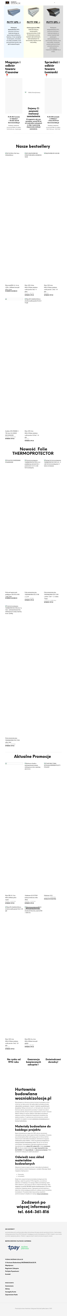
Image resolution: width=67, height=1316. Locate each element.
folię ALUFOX (41, 1148)
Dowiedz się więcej (11, 291)
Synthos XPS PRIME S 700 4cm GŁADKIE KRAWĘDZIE (11, 433)
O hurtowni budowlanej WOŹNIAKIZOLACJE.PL (20, 1262)
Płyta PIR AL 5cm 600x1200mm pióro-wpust (11, 897)
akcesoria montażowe (42, 1150)
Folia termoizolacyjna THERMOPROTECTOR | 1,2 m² (32, 594)
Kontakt (8, 1274)
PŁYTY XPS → (14, 22)
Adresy (7, 1289)
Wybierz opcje (29, 295)
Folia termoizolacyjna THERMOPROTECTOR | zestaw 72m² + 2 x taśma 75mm (51, 595)
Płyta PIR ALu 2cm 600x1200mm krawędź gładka (31, 1041)
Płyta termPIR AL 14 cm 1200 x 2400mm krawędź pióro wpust (12, 287)
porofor (55, 49)
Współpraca (9, 1265)
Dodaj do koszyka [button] (50, 899)
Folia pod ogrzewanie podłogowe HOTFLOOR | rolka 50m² (12, 594)
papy (36, 1148)
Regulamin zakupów (12, 1268)
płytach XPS (36, 1146)
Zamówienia (9, 1286)
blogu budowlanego (42, 1194)
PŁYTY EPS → (53, 22)
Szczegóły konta (10, 1292)
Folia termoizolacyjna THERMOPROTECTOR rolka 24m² (12, 740)
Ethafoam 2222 (48, 895)
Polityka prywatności (12, 1271)
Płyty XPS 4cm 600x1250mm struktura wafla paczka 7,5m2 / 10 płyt (51, 288)
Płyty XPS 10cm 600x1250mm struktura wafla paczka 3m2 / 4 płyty (31, 288)
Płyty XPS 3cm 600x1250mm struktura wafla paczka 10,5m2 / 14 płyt (32, 434)
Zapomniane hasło (11, 1294)
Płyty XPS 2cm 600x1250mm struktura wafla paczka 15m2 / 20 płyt (11, 1042)
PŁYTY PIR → (33, 22)
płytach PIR (30, 1146)
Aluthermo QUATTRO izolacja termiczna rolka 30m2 (31, 897)
